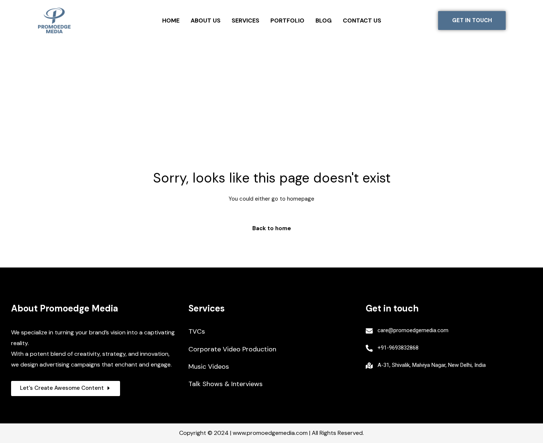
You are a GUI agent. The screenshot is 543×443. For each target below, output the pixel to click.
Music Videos (208, 366)
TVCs (196, 331)
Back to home (271, 228)
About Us (206, 20)
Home (171, 20)
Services (245, 20)
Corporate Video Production (232, 349)
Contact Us (362, 20)
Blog (323, 20)
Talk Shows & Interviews (225, 383)
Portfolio (287, 20)
